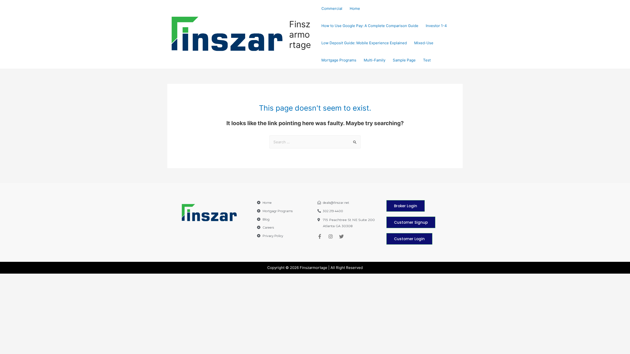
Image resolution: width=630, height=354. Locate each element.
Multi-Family (374, 60)
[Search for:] (315, 142)
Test (427, 60)
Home (355, 8)
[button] (405, 206)
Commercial (331, 8)
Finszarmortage (300, 34)
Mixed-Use (423, 43)
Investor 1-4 (436, 25)
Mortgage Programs (338, 60)
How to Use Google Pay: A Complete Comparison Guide (369, 25)
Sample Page (404, 60)
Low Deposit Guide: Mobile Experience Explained (364, 43)
